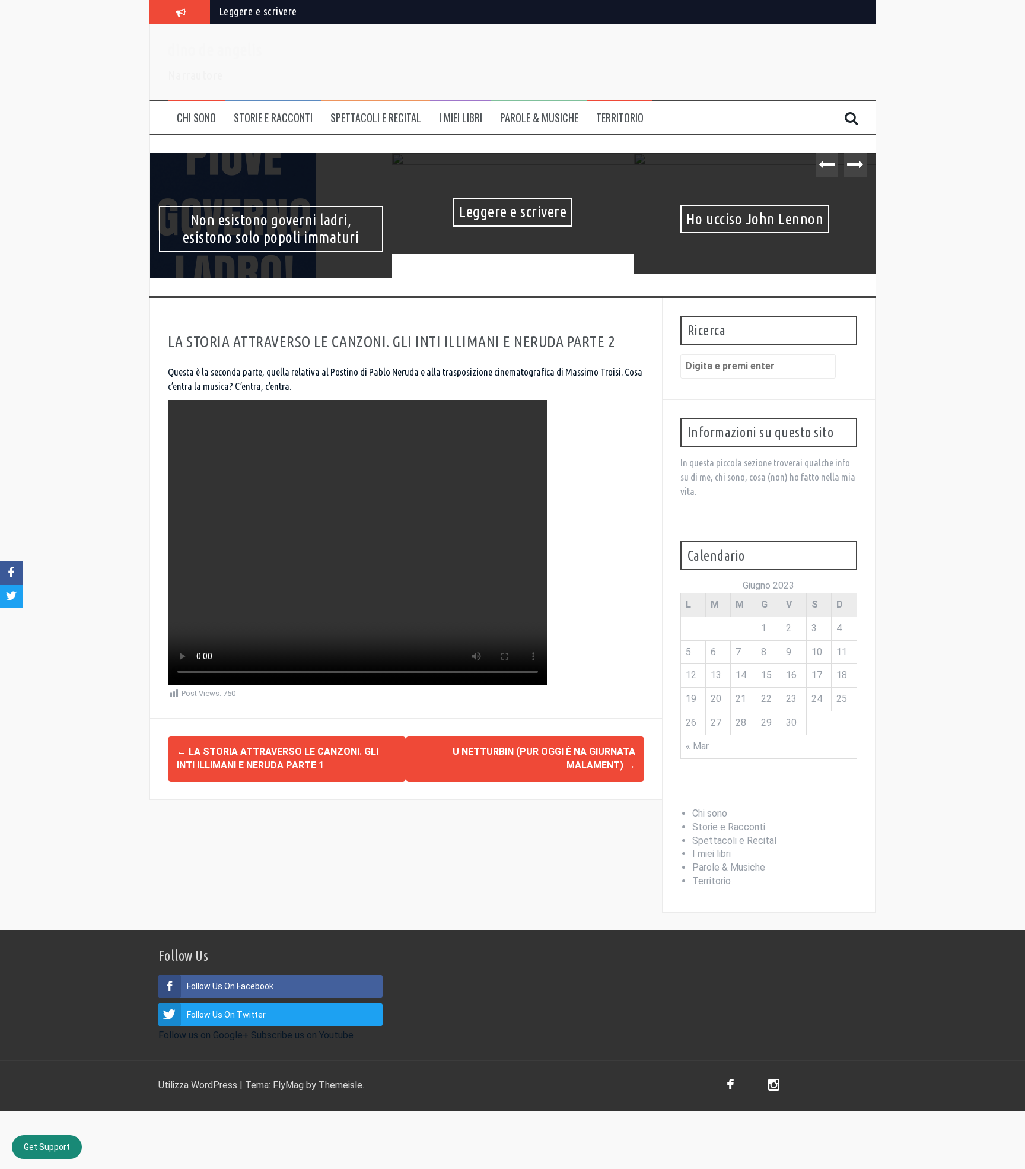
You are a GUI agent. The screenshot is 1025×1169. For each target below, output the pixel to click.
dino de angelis (215, 50)
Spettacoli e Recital (375, 117)
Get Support (47, 1147)
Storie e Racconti (273, 117)
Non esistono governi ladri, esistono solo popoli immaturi (259, 228)
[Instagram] (773, 1086)
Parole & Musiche (539, 117)
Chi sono (196, 117)
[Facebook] (730, 1086)
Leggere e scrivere (258, 11)
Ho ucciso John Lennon (744, 218)
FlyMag (288, 1085)
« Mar (697, 746)
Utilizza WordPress (199, 1085)
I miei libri (460, 117)
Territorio (620, 117)
